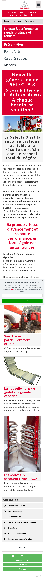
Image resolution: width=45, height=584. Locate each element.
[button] (22, 282)
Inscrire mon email (22, 301)
